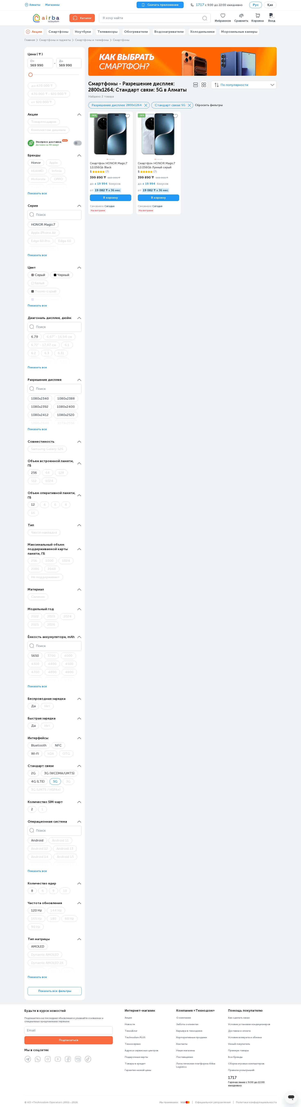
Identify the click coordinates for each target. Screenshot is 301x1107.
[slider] (30, 75)
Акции (128, 1017)
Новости (130, 1024)
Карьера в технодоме (189, 1030)
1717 (232, 1077)
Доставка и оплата (239, 1030)
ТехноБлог (131, 1030)
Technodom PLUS (135, 1037)
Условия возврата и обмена (245, 1037)
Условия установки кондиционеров (249, 1024)
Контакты (181, 1044)
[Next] (271, 61)
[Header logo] (44, 18)
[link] (110, 163)
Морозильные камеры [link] (239, 32)
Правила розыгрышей (241, 1070)
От (32, 61)
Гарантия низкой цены (138, 1070)
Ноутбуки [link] (83, 32)
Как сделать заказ (239, 1017)
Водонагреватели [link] (169, 32)
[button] (223, 18)
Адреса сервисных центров (141, 1050)
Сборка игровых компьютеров (246, 1063)
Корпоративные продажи (191, 1037)
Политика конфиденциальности (256, 1102)
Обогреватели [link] (136, 32)
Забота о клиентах (187, 1024)
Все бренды (235, 1057)
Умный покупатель (239, 1044)
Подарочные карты (136, 1057)
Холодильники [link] (202, 32)
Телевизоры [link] (107, 32)
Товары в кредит (135, 1063)
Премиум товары (238, 1050)
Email (31, 1030)
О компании (183, 1017)
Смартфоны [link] (58, 32)
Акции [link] (37, 32)
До (61, 61)
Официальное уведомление (213, 1102)
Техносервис (133, 1044)
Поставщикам (184, 1057)
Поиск (41, 215)
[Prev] (94, 61)
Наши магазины (185, 1050)
